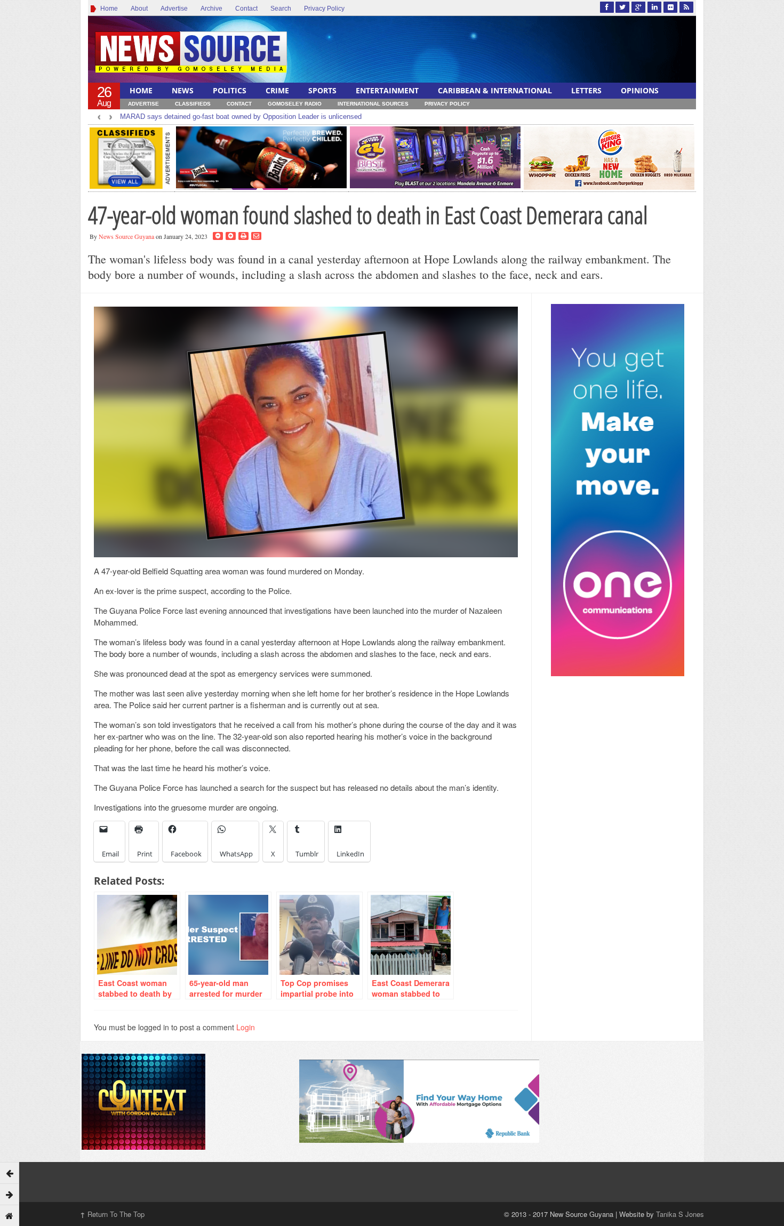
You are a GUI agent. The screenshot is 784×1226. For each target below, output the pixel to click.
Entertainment (387, 90)
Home (107, 8)
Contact (246, 8)
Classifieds (193, 104)
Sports (322, 90)
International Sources (373, 104)
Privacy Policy (324, 8)
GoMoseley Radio (295, 104)
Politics (229, 90)
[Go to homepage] (9, 1215)
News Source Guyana (126, 236)
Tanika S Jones (680, 1214)
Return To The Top (112, 1214)
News (183, 90)
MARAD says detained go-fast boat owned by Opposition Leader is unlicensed (241, 117)
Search (280, 8)
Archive (211, 8)
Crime (277, 90)
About (139, 8)
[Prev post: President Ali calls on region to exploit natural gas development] (9, 1172)
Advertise (174, 8)
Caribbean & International (495, 90)
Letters (586, 90)
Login (245, 1027)
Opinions (640, 90)
